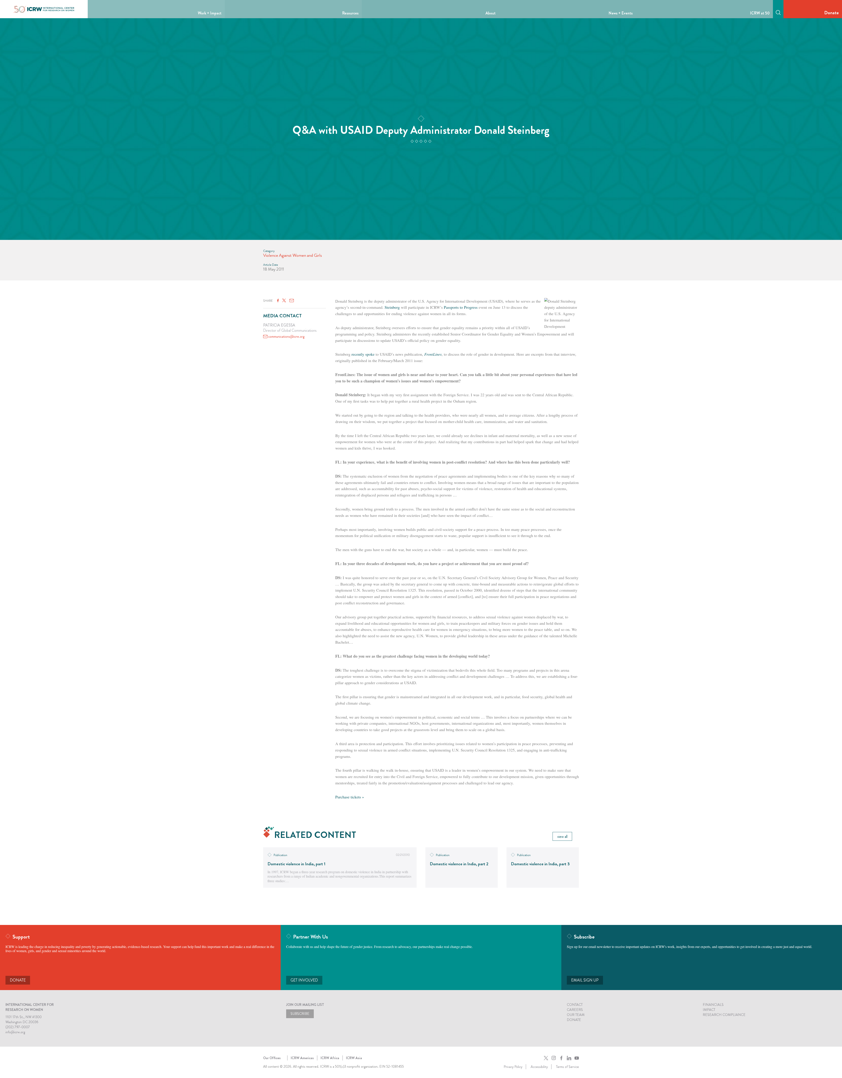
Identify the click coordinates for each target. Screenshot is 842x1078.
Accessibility (539, 1066)
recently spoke (363, 354)
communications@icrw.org (286, 336)
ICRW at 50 (760, 13)
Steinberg (392, 307)
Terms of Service (567, 1066)
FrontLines (433, 354)
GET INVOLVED (304, 980)
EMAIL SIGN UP (585, 980)
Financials (713, 1004)
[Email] (291, 300)
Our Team (576, 1014)
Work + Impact (209, 13)
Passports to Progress (461, 307)
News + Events (620, 13)
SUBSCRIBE (300, 1013)
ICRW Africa (330, 1057)
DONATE (18, 980)
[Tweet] (284, 300)
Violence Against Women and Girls (292, 255)
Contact (575, 1004)
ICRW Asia (354, 1057)
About (490, 13)
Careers (575, 1009)
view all (562, 836)
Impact (709, 1009)
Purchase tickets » (349, 797)
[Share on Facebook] (278, 300)
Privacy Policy (513, 1066)
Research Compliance (724, 1014)
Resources (350, 13)
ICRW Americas (302, 1057)
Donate (831, 12)
